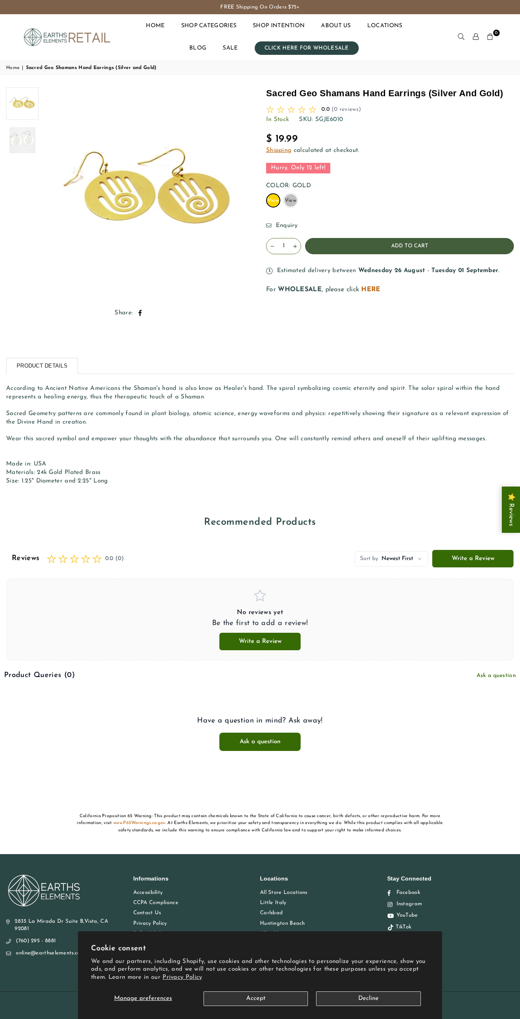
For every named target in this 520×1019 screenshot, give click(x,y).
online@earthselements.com (50, 953)
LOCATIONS (385, 26)
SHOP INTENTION (279, 26)
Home (13, 67)
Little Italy (273, 902)
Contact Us (147, 912)
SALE (230, 48)
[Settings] (475, 37)
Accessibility (148, 892)
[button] (490, 37)
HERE (370, 289)
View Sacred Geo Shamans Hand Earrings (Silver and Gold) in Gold (273, 203)
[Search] (461, 37)
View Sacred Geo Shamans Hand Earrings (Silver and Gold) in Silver (291, 203)
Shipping (278, 150)
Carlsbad (271, 912)
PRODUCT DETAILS (42, 366)
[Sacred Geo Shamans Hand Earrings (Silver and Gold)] (22, 103)
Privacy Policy (182, 977)
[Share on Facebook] (140, 313)
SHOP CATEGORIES (209, 26)
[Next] (243, 193)
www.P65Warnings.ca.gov (139, 823)
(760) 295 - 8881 (36, 940)
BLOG (197, 48)
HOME (155, 26)
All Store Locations (284, 892)
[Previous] (54, 193)
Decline (368, 998)
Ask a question (496, 676)
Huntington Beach (282, 923)
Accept (255, 998)
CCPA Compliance (156, 902)
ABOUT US (336, 26)
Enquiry (285, 226)
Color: (288, 186)
